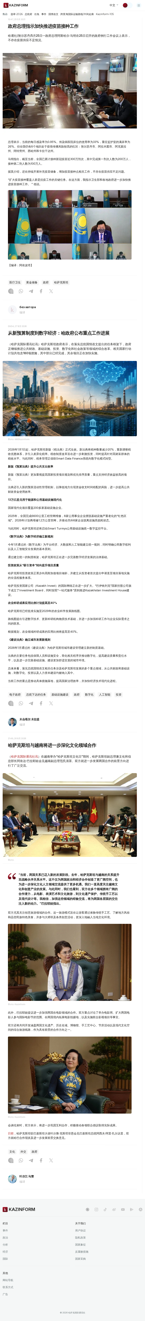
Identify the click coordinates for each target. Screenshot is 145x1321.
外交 (23, 1151)
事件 (43, 14)
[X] (51, 291)
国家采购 (80, 1258)
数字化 (89, 694)
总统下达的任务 (36, 694)
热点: (5, 14)
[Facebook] (41, 291)
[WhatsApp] (21, 291)
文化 (12, 1151)
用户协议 (80, 1230)
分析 (5, 1244)
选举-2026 (16, 14)
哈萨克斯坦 (61, 282)
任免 (36, 14)
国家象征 (80, 1244)
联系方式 (8, 1287)
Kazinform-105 (105, 14)
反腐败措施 (81, 1251)
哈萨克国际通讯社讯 (24, 756)
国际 (5, 1258)
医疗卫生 (15, 282)
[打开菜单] (138, 5)
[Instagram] (11, 291)
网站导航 (8, 1280)
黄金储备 (31, 282)
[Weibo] (114, 1209)
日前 (11, 1133)
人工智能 (104, 694)
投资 (118, 694)
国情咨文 (53, 14)
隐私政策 (80, 1237)
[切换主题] (127, 5)
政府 (46, 282)
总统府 (28, 14)
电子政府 (15, 694)
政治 (5, 1237)
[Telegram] (31, 291)
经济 (5, 1251)
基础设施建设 (59, 694)
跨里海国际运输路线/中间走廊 (77, 14)
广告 (5, 1294)
